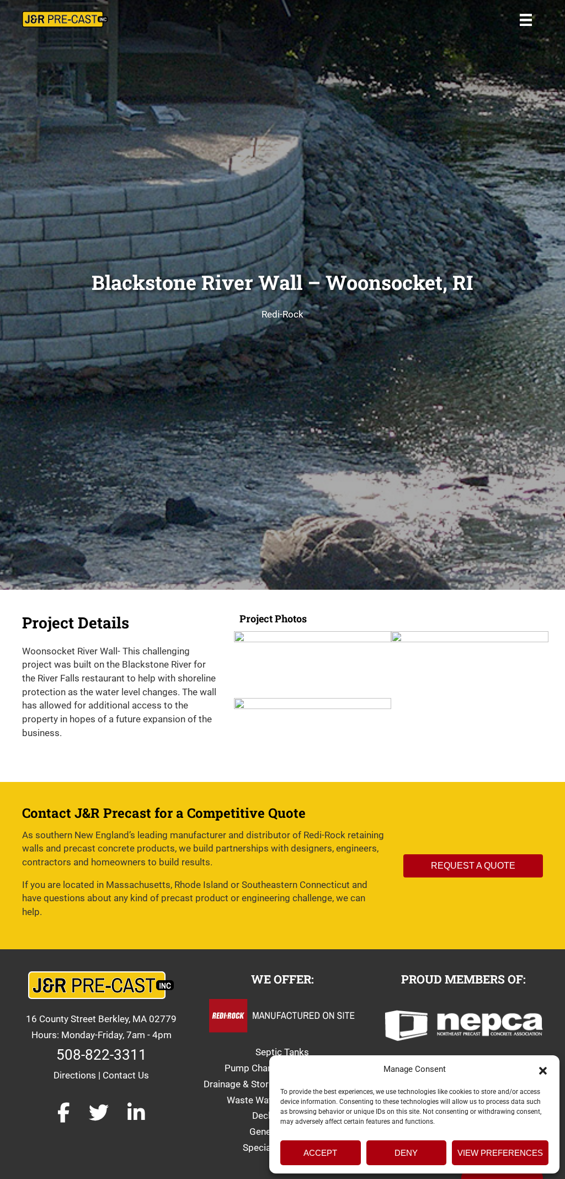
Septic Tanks (282, 1052)
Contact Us (126, 1075)
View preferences (500, 1152)
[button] (542, 1069)
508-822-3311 (101, 1054)
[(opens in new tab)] (463, 1024)
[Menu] (526, 19)
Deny (406, 1152)
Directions (75, 1075)
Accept (320, 1152)
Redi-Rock (282, 314)
